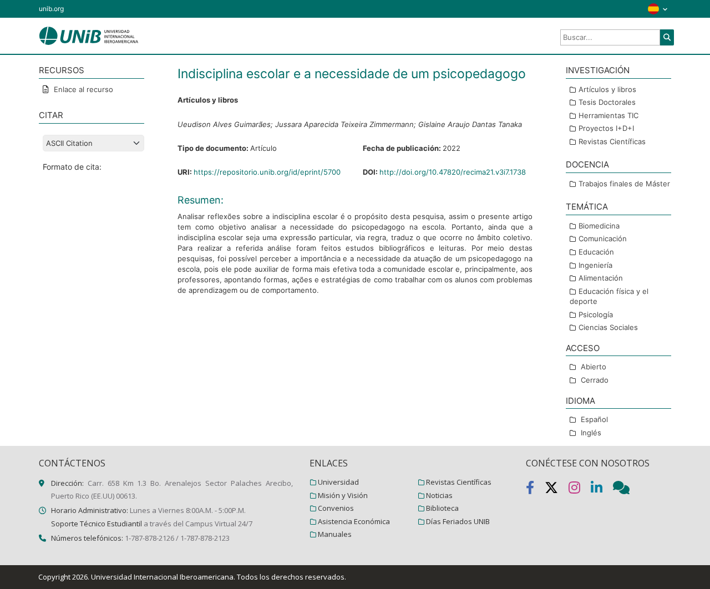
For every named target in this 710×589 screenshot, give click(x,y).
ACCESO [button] (583, 348)
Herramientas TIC (608, 115)
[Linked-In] (602, 490)
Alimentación (601, 277)
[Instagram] (580, 490)
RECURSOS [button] (61, 70)
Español (594, 419)
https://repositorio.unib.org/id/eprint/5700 (267, 171)
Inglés (591, 432)
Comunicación (603, 238)
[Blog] (625, 490)
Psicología (596, 314)
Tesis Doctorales (607, 102)
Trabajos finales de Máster (624, 183)
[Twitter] (557, 490)
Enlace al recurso (82, 89)
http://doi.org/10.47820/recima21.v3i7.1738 (452, 171)
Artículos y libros (607, 89)
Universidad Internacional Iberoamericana (162, 577)
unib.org (51, 8)
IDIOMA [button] (580, 400)
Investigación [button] (598, 70)
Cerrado (594, 379)
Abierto (593, 366)
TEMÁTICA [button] (587, 206)
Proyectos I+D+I (606, 128)
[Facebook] (535, 490)
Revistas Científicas (612, 141)
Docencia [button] (587, 164)
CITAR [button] (51, 115)
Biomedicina (599, 225)
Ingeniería (595, 265)
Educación (596, 251)
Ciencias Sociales (608, 327)
